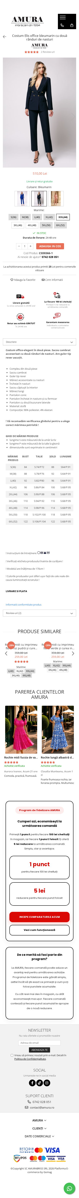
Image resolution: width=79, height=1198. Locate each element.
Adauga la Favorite (24, 280)
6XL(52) (60, 225)
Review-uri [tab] (13, 613)
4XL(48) (32, 225)
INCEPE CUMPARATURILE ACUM (39, 917)
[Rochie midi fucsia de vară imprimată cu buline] (21, 730)
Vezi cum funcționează (39, 930)
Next (73, 117)
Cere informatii (53, 280)
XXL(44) (62, 217)
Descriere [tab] (11, 342)
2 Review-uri (48, 52)
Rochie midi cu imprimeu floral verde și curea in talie (58, 646)
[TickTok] (39, 1083)
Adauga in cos (50, 246)
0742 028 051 (41, 1102)
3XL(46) (18, 225)
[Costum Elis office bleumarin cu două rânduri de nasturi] (39, 113)
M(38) (25, 217)
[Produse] (63, 18)
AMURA (38, 1120)
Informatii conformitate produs (23, 604)
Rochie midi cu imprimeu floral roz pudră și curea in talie (21, 646)
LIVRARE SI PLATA (17, 591)
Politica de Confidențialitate (30, 1059)
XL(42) (49, 217)
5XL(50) (46, 225)
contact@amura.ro (41, 1107)
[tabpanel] (39, 113)
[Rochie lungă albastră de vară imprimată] (58, 730)
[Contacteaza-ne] (62, 25)
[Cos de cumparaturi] (72, 25)
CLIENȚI (38, 1128)
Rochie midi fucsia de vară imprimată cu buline (35, 757)
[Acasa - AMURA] (27, 21)
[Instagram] (47, 1083)
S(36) (13, 217)
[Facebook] (32, 1083)
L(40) (37, 217)
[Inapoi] (3, 36)
